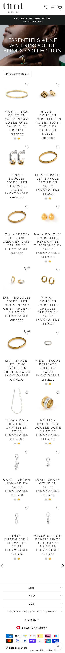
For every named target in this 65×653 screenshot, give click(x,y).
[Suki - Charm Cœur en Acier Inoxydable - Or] (50, 499)
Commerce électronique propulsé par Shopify (32, 650)
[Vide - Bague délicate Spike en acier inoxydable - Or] (50, 384)
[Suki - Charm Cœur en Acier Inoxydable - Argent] (46, 499)
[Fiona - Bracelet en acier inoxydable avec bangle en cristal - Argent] (15, 138)
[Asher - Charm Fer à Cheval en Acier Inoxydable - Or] (19, 559)
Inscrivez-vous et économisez (31, 611)
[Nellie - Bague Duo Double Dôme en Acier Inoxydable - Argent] (46, 443)
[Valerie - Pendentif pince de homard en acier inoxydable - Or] (50, 559)
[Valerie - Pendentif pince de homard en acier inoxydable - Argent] (46, 559)
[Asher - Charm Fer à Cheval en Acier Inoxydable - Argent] (15, 559)
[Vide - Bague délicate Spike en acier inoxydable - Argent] (46, 384)
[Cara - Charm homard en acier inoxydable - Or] (19, 499)
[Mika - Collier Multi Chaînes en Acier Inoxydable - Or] (19, 443)
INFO (31, 595)
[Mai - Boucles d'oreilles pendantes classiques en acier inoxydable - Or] (50, 261)
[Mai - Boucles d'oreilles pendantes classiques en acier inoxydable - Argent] (46, 261)
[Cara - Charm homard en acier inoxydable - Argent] (15, 499)
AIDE (31, 587)
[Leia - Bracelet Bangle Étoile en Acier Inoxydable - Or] (50, 198)
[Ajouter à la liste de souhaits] (27, 84)
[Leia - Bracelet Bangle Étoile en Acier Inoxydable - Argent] (46, 198)
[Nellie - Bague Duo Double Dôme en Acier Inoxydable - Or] (50, 443)
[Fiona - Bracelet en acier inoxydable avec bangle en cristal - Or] (19, 138)
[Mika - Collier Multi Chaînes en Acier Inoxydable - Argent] (15, 443)
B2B (31, 603)
